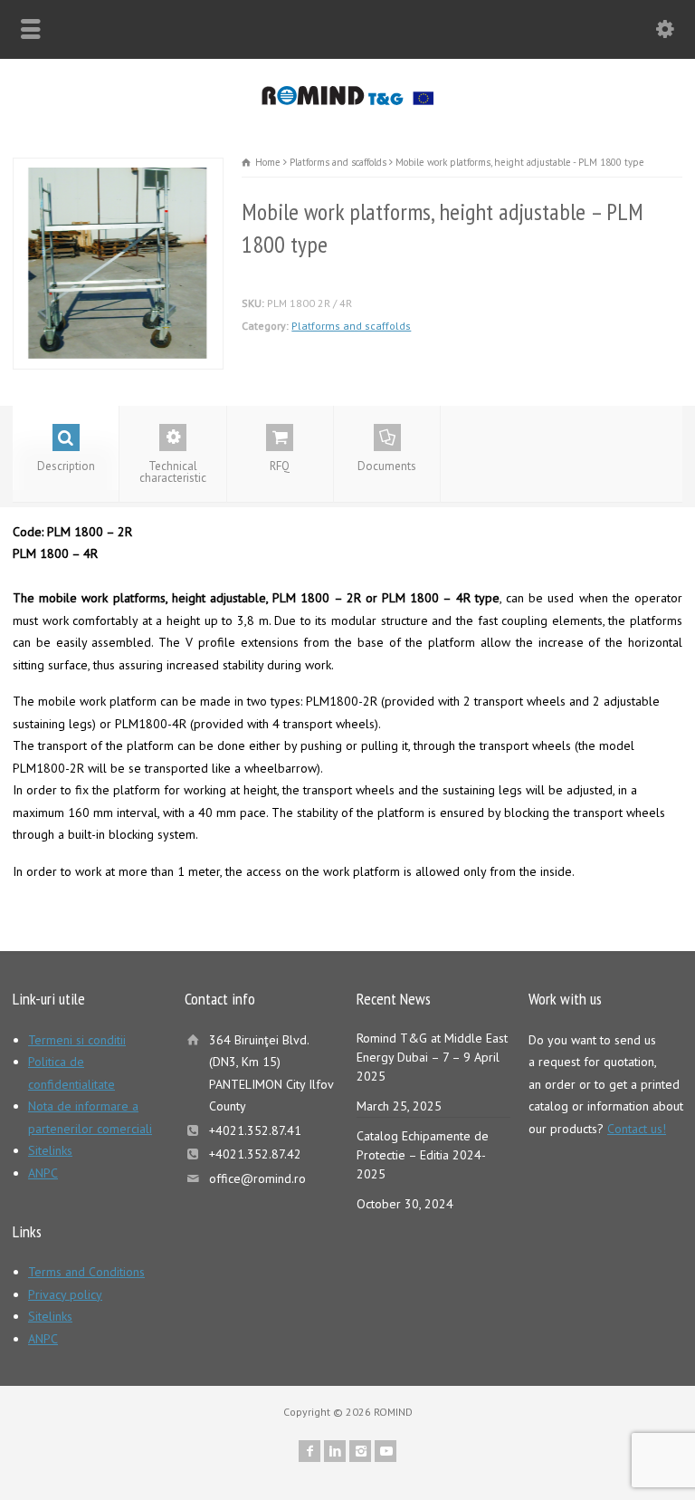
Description (66, 466)
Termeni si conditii (77, 1040)
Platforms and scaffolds (351, 325)
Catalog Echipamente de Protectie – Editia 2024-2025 (423, 1155)
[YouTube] (385, 1451)
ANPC (43, 1173)
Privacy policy (65, 1294)
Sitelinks (50, 1150)
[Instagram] (360, 1451)
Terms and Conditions (86, 1272)
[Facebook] (309, 1451)
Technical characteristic (172, 472)
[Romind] (347, 100)
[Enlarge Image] (118, 169)
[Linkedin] (335, 1451)
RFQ (280, 466)
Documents (386, 466)
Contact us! (636, 1128)
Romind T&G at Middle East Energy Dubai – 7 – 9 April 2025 (432, 1057)
